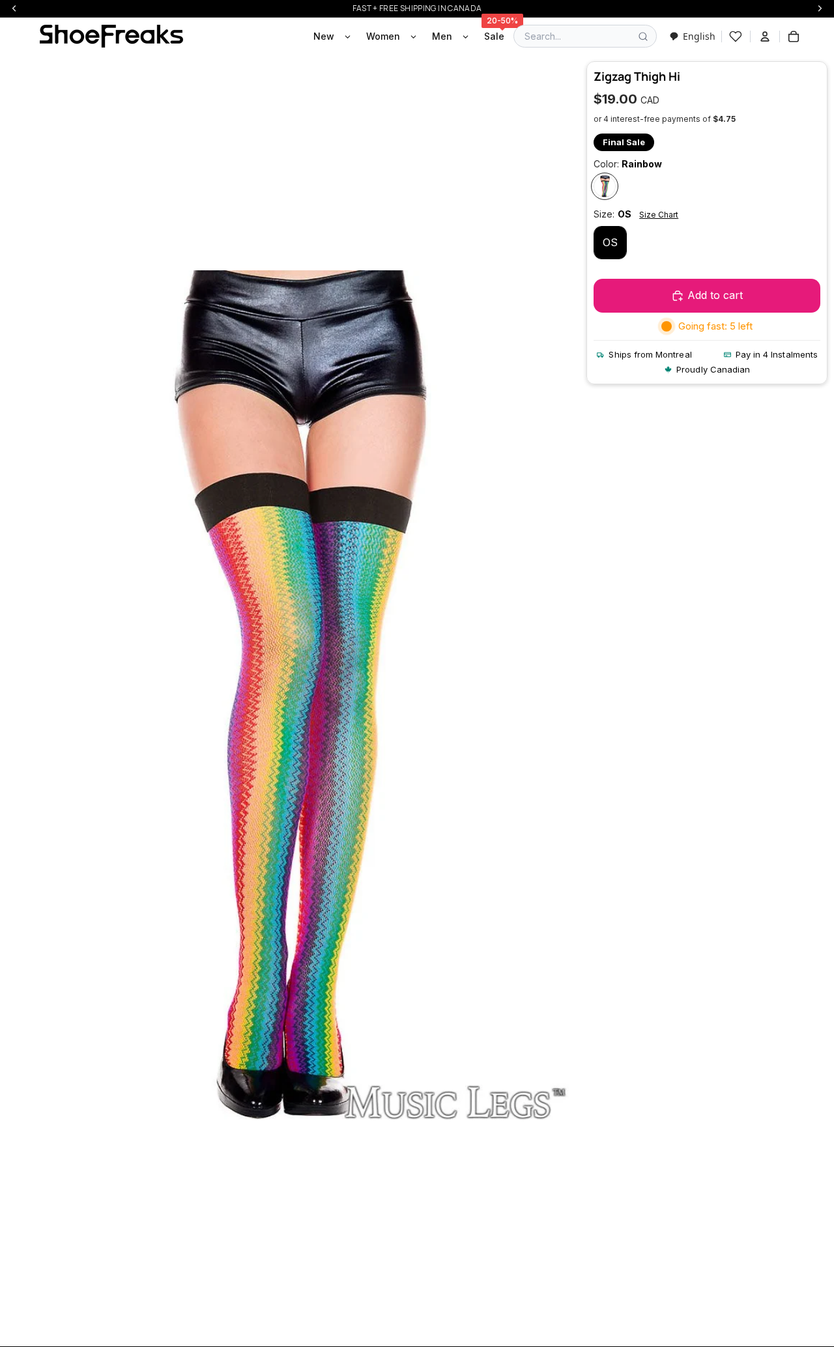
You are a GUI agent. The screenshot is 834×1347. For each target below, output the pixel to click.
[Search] (643, 36)
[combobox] (692, 36)
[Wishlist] (735, 36)
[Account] (765, 36)
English (699, 36)
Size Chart (658, 215)
